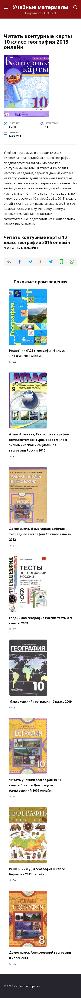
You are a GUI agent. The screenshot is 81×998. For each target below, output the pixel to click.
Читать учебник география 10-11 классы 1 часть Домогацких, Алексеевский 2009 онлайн (35, 785)
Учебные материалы (40, 7)
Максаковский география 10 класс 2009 (40, 701)
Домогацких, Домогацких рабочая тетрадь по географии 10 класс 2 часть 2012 (40, 534)
